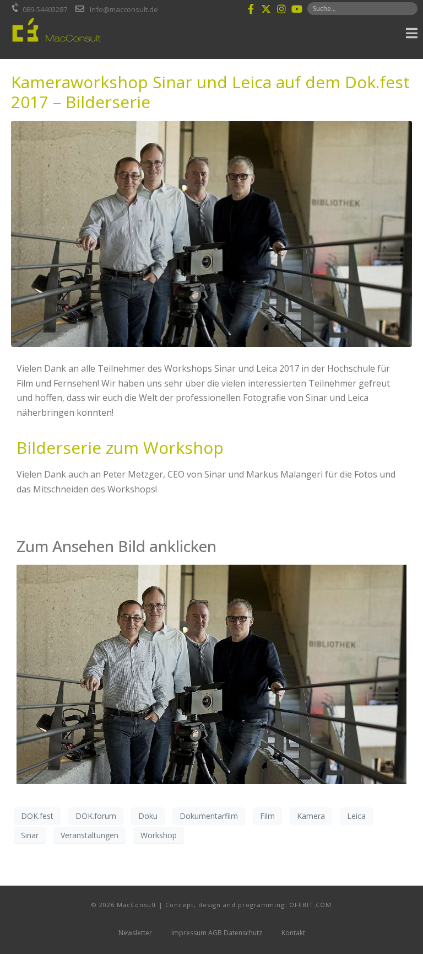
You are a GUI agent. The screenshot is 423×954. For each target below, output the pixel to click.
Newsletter (135, 932)
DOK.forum (95, 816)
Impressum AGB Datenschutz (216, 932)
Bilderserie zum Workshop (120, 447)
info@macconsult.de (124, 9)
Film (267, 816)
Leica (356, 816)
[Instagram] (281, 9)
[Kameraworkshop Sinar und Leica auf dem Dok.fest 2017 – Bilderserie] (211, 233)
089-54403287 (45, 9)
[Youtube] (297, 9)
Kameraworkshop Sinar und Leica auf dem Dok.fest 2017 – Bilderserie (210, 92)
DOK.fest (37, 816)
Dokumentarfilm (209, 816)
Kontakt (293, 932)
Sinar (30, 835)
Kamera (311, 816)
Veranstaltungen (89, 835)
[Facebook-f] (251, 9)
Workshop (158, 835)
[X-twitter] (266, 9)
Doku (148, 816)
